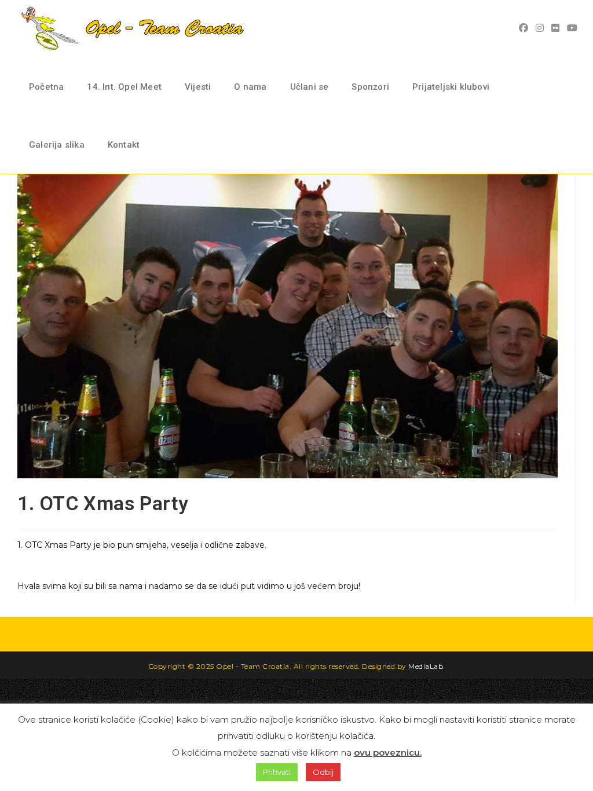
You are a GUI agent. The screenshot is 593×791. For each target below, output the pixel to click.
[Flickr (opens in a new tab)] (556, 28)
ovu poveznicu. (388, 752)
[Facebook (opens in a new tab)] (525, 28)
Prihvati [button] (277, 772)
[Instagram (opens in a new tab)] (541, 28)
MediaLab (425, 666)
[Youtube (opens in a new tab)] (573, 28)
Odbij (323, 772)
